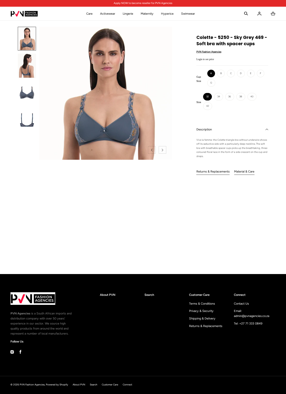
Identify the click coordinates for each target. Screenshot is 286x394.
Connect (127, 384)
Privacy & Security (201, 311)
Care (89, 13)
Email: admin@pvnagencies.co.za (251, 313)
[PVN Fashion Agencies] (24, 14)
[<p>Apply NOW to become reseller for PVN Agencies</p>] (142, 3)
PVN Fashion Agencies (32, 384)
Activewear (107, 13)
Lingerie (128, 13)
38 (240, 96)
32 (207, 96)
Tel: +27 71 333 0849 (248, 323)
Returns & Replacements (213, 171)
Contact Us (241, 303)
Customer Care (110, 384)
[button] (246, 13)
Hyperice (167, 13)
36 (229, 96)
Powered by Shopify (57, 384)
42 (207, 105)
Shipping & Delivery (202, 318)
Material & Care (244, 171)
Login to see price (205, 59)
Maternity (147, 13)
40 (251, 96)
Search (149, 295)
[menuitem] (27, 38)
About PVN (107, 295)
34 (218, 96)
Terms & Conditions (202, 303)
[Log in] (259, 13)
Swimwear (188, 13)
